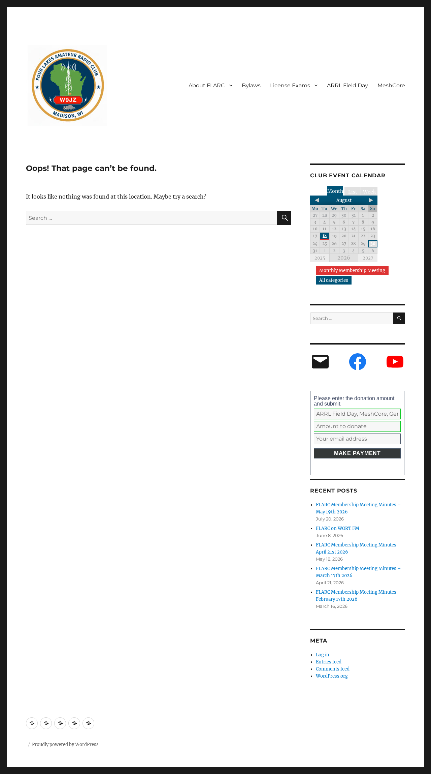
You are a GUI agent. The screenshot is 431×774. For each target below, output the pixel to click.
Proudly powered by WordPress (65, 744)
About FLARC (207, 85)
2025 (319, 258)
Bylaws (251, 85)
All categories (333, 280)
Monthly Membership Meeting (352, 270)
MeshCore (391, 85)
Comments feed (333, 669)
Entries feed (328, 662)
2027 (368, 258)
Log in (322, 655)
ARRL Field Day (347, 85)
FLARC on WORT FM (337, 528)
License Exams (290, 85)
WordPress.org (332, 676)
